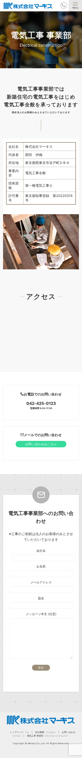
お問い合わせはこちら (41, 444)
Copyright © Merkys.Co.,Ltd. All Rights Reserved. (41, 743)
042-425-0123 (41, 403)
